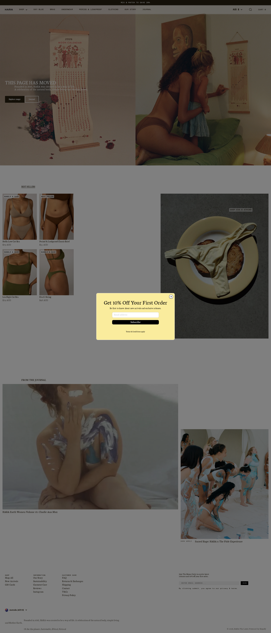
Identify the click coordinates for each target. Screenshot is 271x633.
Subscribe (135, 322)
